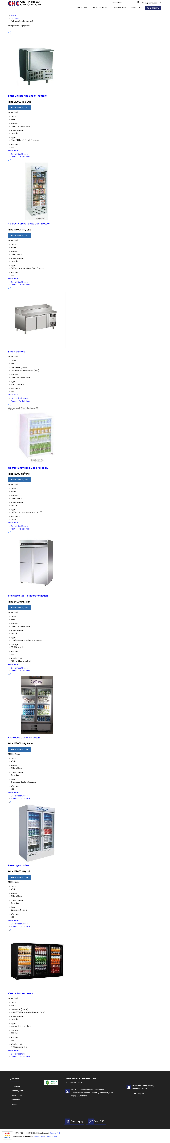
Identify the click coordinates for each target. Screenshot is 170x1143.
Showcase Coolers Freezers (24, 737)
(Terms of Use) (55, 1133)
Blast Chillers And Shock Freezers (27, 95)
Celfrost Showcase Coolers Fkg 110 (28, 467)
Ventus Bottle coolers (20, 993)
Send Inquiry (153, 8)
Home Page (82, 7)
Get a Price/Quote (19, 107)
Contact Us (137, 7)
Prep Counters (16, 351)
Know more (13, 150)
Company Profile (100, 7)
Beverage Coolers (18, 865)
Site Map (14, 1104)
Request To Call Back (20, 156)
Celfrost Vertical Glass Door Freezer (29, 223)
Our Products (120, 7)
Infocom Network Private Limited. (45, 1136)
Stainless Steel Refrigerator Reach (28, 595)
